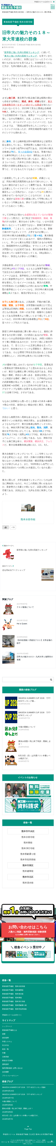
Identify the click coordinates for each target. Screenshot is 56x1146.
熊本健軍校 (28, 871)
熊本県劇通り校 (28, 854)
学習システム (7, 1041)
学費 (3, 1053)
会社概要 (5, 1072)
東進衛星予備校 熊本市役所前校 (14, 1009)
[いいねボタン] (5, 527)
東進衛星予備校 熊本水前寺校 (30, 45)
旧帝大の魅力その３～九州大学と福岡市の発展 (35, 658)
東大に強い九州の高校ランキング (20, 55)
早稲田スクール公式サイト (43, 2)
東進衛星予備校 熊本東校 (12, 998)
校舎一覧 (5, 1049)
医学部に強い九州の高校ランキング (21, 52)
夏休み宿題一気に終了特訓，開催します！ (17, 1108)
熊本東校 (28, 842)
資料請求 (5, 1064)
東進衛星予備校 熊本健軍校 (12, 990)
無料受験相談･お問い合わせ (12, 1068)
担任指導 (5, 1038)
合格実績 (5, 1057)
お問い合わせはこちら (28, 930)
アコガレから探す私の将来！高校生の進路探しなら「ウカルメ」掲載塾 (28, 1140)
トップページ (7, 1026)
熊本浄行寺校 (28, 848)
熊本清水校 (28, 882)
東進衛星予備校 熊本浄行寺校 (13, 1001)
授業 (3, 1034)
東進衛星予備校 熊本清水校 (12, 994)
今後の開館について (9, 1101)
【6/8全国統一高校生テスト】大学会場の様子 (34, 641)
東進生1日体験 (7, 1060)
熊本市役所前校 (28, 859)
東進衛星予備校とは (9, 1030)
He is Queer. (22, 623)
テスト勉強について (25, 607)
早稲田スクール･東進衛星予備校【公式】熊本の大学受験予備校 (28, 1134)
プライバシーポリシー (10, 1076)
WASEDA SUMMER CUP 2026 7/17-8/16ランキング (22, 1094)
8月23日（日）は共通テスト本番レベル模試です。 (20, 1115)
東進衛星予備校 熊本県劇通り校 (14, 1005)
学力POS (5, 1045)
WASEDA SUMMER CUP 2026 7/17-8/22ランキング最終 (24, 1087)
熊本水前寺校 (9, 47)
